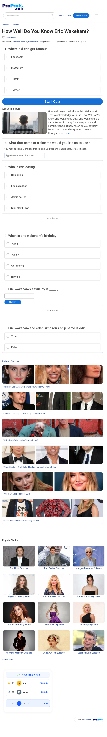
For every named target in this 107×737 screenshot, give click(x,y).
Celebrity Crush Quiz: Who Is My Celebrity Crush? (24, 413)
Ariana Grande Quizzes (19, 624)
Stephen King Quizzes (88, 652)
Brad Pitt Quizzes (19, 568)
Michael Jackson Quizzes (19, 652)
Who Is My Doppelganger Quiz (16, 494)
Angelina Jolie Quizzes (19, 596)
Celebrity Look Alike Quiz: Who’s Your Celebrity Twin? (26, 387)
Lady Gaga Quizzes (88, 624)
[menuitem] (64, 16)
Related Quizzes (10, 361)
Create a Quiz (81, 15)
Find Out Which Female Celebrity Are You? (21, 520)
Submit (12, 302)
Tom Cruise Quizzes (54, 568)
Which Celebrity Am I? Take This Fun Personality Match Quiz (30, 467)
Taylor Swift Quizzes (54, 624)
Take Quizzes (64, 15)
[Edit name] (29, 703)
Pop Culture (11, 38)
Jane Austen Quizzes (54, 652)
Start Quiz (52, 102)
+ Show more (8, 659)
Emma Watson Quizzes (88, 596)
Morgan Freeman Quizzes (89, 568)
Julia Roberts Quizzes (54, 596)
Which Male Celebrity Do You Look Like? (20, 440)
